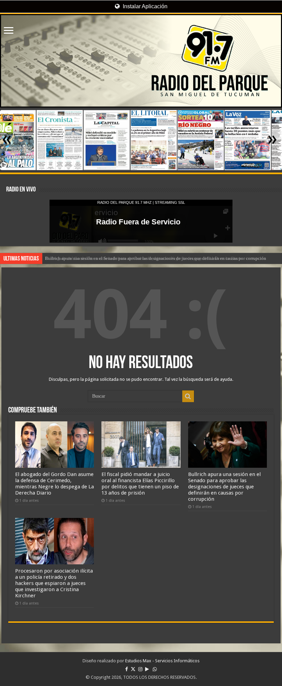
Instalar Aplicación (144, 6)
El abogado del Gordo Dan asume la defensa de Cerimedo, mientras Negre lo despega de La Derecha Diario (54, 483)
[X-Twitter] (133, 669)
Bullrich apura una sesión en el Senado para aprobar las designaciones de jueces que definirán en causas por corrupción (155, 258)
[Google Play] (147, 669)
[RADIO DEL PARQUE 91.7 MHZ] (141, 61)
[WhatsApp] (155, 669)
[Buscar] (188, 396)
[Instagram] (140, 669)
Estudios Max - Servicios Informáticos (162, 660)
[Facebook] (126, 669)
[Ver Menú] (8, 31)
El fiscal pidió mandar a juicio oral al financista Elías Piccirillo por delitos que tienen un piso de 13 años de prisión (140, 483)
